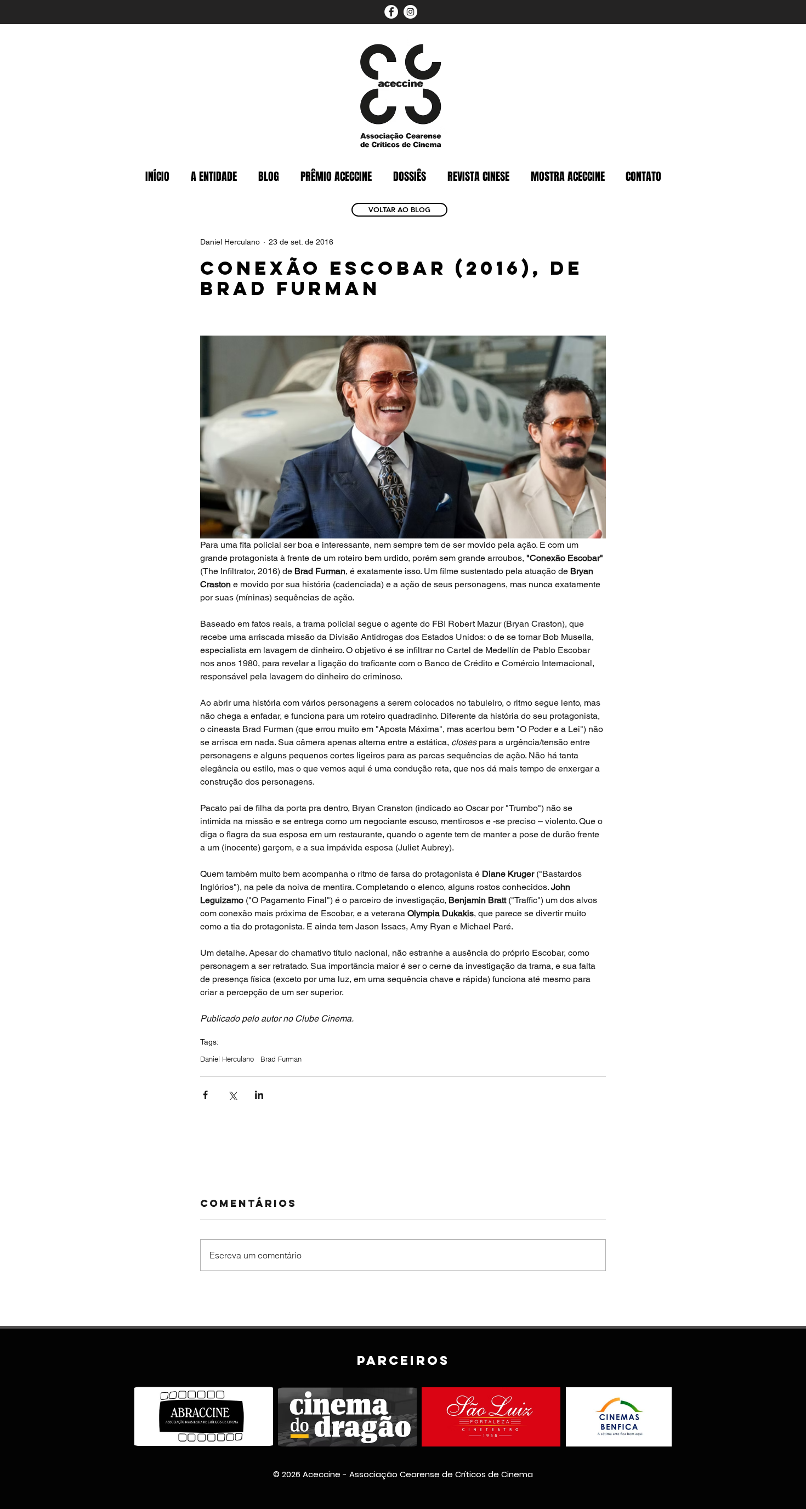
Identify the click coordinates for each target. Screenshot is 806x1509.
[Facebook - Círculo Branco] (391, 12)
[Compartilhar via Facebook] (205, 1095)
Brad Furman (281, 1058)
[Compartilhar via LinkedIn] (259, 1095)
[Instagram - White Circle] (410, 12)
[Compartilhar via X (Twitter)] (232, 1095)
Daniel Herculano (227, 1058)
